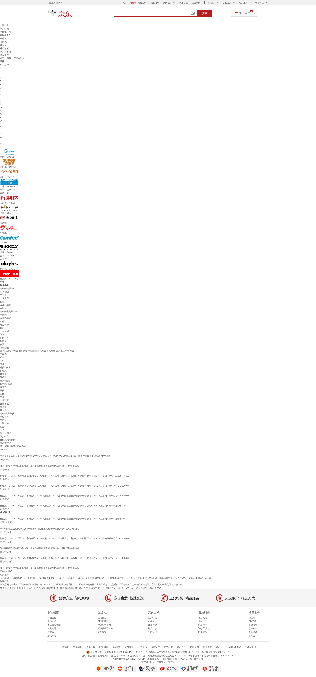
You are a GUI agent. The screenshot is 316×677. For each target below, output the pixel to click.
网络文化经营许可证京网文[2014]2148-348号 (170, 655)
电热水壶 (4, 298)
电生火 (3, 410)
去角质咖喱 (105, 588)
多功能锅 (4, 292)
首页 (2, 58)
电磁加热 (4, 417)
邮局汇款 (152, 628)
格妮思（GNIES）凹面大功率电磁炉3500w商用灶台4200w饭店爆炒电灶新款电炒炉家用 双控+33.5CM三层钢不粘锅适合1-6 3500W (64, 486)
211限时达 (103, 621)
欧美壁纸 (69, 588)
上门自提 (102, 617)
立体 (2, 397)
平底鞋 (29, 588)
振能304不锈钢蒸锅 (147, 578)
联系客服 (51, 636)
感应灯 (143, 588)
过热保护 (4, 324)
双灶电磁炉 (5, 318)
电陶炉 (3, 315)
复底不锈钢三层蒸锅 (185, 578)
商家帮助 (116, 647)
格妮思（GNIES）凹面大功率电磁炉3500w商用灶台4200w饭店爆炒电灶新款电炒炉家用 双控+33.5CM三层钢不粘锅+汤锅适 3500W (64, 476)
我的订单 (155, 2)
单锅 (2, 357)
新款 (62, 588)
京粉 (35, 588)
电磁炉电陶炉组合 (9, 311)
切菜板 (120, 588)
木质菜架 (11, 588)
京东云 (171, 662)
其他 (2, 364)
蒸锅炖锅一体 (204, 578)
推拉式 (3, 374)
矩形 (2, 426)
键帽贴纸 (4, 48)
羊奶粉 (91, 588)
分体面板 (4, 403)
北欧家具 (152, 588)
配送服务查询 (104, 625)
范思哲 (41, 588)
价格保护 (202, 621)
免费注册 (142, 2)
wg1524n (82, 578)
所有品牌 (4, 65)
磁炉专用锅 (5, 433)
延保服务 (253, 625)
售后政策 (202, 617)
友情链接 (155, 647)
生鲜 (23, 588)
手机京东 (211, 2)
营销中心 (129, 647)
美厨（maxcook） (98, 578)
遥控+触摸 (5, 367)
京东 (72, 14)
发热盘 (3, 407)
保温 (2, 344)
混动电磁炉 (5, 305)
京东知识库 (5, 28)
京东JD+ (253, 636)
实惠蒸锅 (4, 578)
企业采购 (196, 2)
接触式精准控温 (7, 440)
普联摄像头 (5, 35)
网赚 (48, 588)
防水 (2, 334)
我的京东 (167, 2)
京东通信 (253, 632)
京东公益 (220, 647)
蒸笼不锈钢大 (116, 578)
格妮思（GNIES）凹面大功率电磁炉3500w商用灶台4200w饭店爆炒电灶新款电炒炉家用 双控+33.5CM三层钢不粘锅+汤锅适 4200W (64, 505)
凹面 (2, 393)
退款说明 (202, 625)
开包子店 (130, 578)
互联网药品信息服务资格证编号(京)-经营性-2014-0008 (172, 652)
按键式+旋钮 (6, 384)
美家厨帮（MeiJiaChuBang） (42, 578)
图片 (114, 588)
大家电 (50, 632)
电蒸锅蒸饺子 (166, 578)
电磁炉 (3, 308)
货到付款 (152, 617)
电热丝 (3, 420)
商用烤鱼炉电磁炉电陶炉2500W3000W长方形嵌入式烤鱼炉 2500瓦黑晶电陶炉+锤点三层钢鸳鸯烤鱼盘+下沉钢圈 (55, 456)
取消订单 (202, 632)
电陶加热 (4, 423)
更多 (2, 282)
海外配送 (102, 632)
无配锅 (3, 354)
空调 (159, 588)
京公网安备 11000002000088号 (106, 652)
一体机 (3, 38)
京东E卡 (253, 628)
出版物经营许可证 (136, 655)
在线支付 (152, 621)
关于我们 (64, 647)
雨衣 (18, 588)
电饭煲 (3, 295)
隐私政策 (207, 647)
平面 (2, 390)
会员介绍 (51, 621)
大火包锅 (4, 331)
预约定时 (4, 341)
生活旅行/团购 (54, 625)
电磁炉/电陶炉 (7, 288)
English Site (235, 647)
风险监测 (194, 647)
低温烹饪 (4, 328)
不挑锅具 (4, 436)
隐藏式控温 (5, 443)
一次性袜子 (129, 588)
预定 (97, 588)
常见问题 (51, 628)
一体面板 (4, 400)
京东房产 (83, 588)
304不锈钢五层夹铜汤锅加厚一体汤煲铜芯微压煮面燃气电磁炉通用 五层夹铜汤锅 (39, 466)
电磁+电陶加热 (7, 413)
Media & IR (250, 647)
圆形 (2, 430)
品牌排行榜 (5, 32)
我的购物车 (244, 13)
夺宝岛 (252, 617)
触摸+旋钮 (5, 380)
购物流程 (51, 617)
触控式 (3, 377)
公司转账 (152, 632)
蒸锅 (9, 58)
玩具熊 (3, 588)
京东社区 (181, 647)
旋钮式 (3, 387)
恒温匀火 (4, 338)
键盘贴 (3, 45)
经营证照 (198, 659)
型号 (138, 588)
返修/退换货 (204, 628)
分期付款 (152, 625)
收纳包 (3, 42)
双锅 (2, 361)
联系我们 (77, 647)
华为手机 (54, 588)
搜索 (204, 13)
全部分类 (4, 25)
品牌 (76, 588)
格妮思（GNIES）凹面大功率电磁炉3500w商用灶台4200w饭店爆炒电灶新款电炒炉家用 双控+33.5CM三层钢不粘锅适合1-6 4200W (64, 495)
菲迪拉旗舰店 (18, 578)
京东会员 (183, 2)
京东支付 (161, 662)
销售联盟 (168, 647)
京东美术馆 (5, 51)
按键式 (3, 370)
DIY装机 (253, 621)
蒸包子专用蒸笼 (67, 578)
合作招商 (103, 647)
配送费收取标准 (105, 628)
